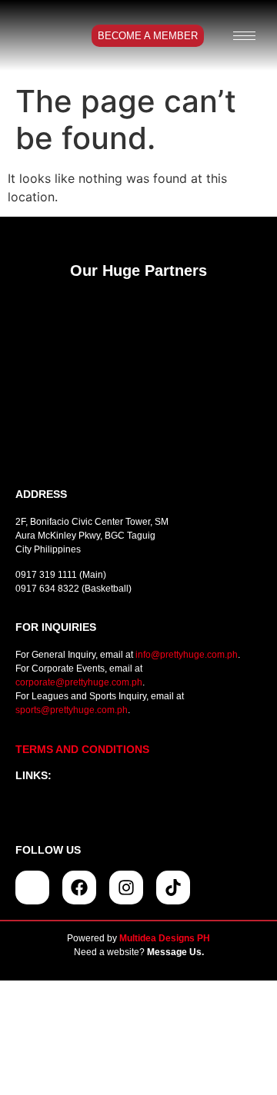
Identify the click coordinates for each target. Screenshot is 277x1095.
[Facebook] (79, 887)
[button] (138, 812)
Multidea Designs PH (164, 938)
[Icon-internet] (32, 887)
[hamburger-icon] (244, 35)
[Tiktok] (173, 887)
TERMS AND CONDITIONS (82, 749)
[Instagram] (126, 887)
